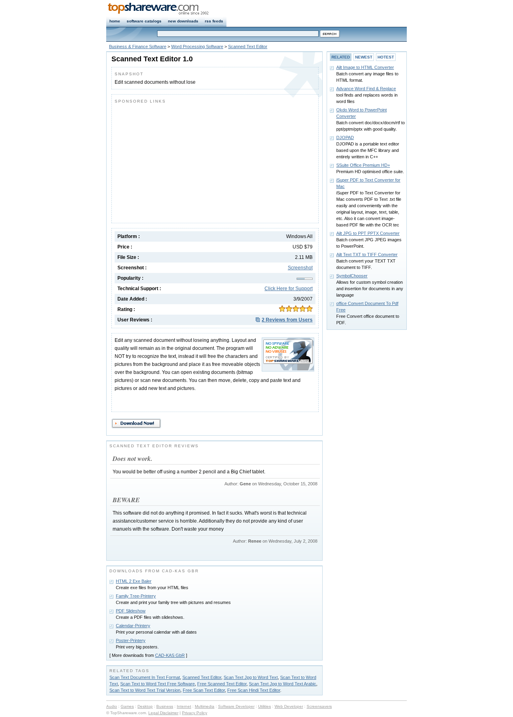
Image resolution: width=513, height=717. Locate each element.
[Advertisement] (182, 161)
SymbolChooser (352, 275)
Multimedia (204, 706)
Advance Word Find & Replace (366, 88)
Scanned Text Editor (247, 46)
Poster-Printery (130, 640)
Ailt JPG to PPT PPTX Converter (368, 233)
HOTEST (386, 57)
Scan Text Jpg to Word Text (251, 677)
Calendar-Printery (133, 625)
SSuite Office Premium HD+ (363, 165)
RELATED (340, 57)
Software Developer (236, 706)
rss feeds (214, 21)
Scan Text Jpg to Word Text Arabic (282, 683)
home (114, 21)
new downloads (183, 21)
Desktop (145, 706)
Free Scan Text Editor (204, 690)
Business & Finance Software (137, 46)
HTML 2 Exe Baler (133, 581)
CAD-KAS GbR (170, 655)
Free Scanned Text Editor (221, 683)
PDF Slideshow (130, 610)
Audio (111, 706)
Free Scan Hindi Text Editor (253, 690)
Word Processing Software (197, 46)
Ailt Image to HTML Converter (365, 67)
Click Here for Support (289, 288)
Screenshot (300, 268)
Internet (184, 706)
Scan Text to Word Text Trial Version (144, 690)
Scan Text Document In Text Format (144, 677)
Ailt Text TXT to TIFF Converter (367, 254)
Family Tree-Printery (136, 596)
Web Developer (289, 706)
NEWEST (363, 57)
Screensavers (319, 706)
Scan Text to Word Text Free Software (157, 683)
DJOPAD (345, 137)
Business (164, 706)
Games (127, 706)
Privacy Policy (194, 713)
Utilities (264, 706)
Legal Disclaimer (163, 713)
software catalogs (144, 21)
